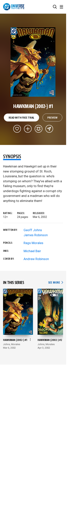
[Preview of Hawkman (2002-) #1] (33, 62)
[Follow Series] (38, 129)
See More (55, 283)
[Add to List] (28, 129)
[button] (55, 6)
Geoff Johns (33, 230)
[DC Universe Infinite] (13, 7)
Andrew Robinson (36, 259)
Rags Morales (33, 243)
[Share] (49, 129)
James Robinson (36, 235)
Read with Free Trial (21, 118)
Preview (52, 118)
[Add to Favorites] (17, 129)
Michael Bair (32, 251)
